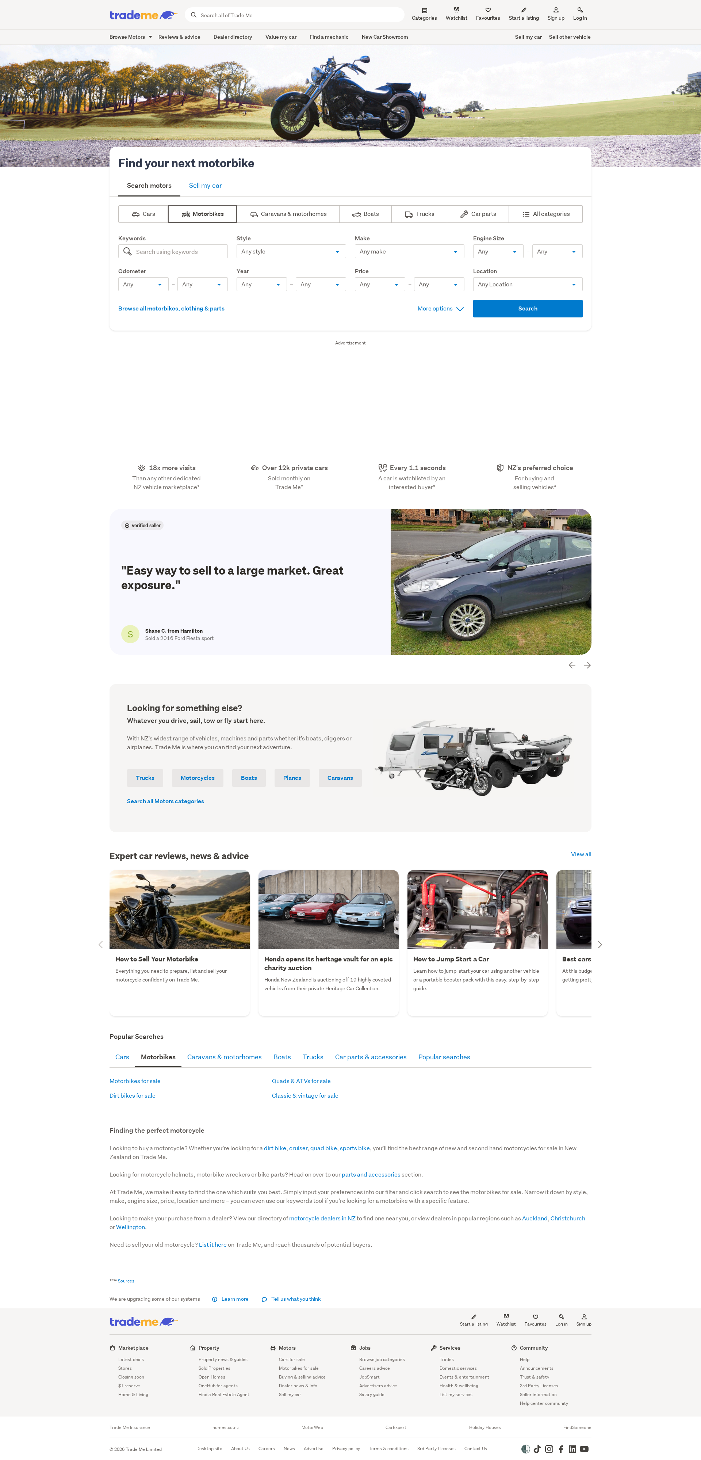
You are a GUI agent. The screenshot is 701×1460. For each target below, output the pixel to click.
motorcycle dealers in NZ (322, 1218)
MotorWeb (312, 1427)
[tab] (149, 186)
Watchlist (506, 1324)
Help (524, 1359)
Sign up (556, 18)
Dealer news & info (298, 1386)
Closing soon (131, 1377)
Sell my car (528, 36)
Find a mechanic (329, 36)
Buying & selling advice (302, 1377)
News (289, 1448)
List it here (213, 1244)
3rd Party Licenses (539, 1386)
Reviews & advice (179, 36)
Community (534, 1347)
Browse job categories (382, 1359)
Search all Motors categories (165, 801)
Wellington (130, 1227)
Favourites (536, 1324)
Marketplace (133, 1347)
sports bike (355, 1148)
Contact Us (475, 1448)
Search (527, 308)
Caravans (340, 778)
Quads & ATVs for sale (301, 1080)
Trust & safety (534, 1377)
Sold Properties (214, 1368)
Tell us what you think (295, 1299)
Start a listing (474, 1324)
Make (373, 238)
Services (450, 1347)
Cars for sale (292, 1359)
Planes (292, 778)
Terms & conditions (389, 1448)
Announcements (536, 1368)
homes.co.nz (225, 1427)
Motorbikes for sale (135, 1080)
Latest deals (131, 1359)
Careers (266, 1448)
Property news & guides (223, 1359)
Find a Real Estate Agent (224, 1394)
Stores (125, 1368)
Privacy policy (346, 1448)
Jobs (365, 1347)
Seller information (538, 1394)
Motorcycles (198, 778)
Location (495, 271)
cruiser (298, 1148)
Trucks (145, 778)
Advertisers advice (378, 1386)
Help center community (544, 1403)
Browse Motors (128, 36)
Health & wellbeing (459, 1386)
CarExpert (396, 1427)
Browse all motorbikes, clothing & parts (171, 308)
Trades (447, 1359)
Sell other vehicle (570, 36)
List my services (456, 1394)
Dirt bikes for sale (133, 1095)
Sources (126, 1281)
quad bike (323, 1148)
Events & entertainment (464, 1377)
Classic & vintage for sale (305, 1095)
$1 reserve (129, 1386)
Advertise (313, 1448)
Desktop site (209, 1448)
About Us (240, 1448)
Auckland (535, 1218)
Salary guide (371, 1394)
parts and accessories (371, 1174)
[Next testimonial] (587, 665)
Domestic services (458, 1368)
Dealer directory (233, 36)
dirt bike (275, 1148)
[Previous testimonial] (572, 665)
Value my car (280, 36)
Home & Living (133, 1394)
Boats (249, 778)
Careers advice (374, 1368)
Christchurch (568, 1218)
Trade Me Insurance (130, 1427)
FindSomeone (577, 1427)
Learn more (235, 1299)
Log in (580, 18)
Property (209, 1347)
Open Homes (212, 1377)
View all (581, 854)
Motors (287, 1347)
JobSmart (369, 1377)
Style (254, 238)
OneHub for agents (218, 1386)
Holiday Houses (485, 1427)
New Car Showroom (385, 36)
